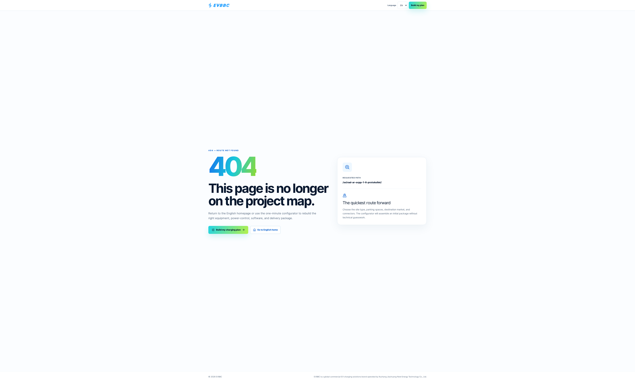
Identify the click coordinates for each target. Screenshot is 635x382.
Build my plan (417, 5)
